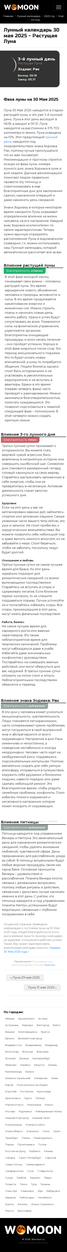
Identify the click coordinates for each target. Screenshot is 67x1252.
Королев (11, 1091)
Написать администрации (33, 1242)
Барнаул (27, 1025)
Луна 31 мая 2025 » (42, 987)
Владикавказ (33, 1045)
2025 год (49, 16)
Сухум (9, 1177)
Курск (28, 1098)
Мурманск (25, 1111)
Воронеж (43, 1051)
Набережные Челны (49, 1111)
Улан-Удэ (11, 1190)
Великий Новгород (30, 1038)
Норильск (32, 1131)
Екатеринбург (41, 1058)
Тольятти (10, 1184)
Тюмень (45, 1184)
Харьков (10, 1197)
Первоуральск (43, 1137)
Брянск (9, 1038)
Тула (34, 1184)
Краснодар (44, 1091)
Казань (52, 1064)
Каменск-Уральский (18, 1078)
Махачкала (34, 1104)
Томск (23, 1184)
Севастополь (13, 1164)
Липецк (40, 1098)
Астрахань (12, 1025)
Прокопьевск (26, 1144)
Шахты (9, 1204)
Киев (54, 1078)
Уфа (40, 1190)
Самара (10, 1157)
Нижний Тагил (41, 1117)
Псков (42, 1144)
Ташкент (35, 1177)
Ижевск (25, 1064)
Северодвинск (35, 1164)
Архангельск (26, 1018)
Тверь (48, 1177)
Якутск (9, 1210)
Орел (56, 1131)
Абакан (10, 1018)
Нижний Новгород (17, 1117)
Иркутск (39, 1064)
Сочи (30, 1170)
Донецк (24, 1058)
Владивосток (13, 1045)
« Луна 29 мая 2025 (25, 977)
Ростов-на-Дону (15, 1151)
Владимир (51, 1045)
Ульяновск (27, 1190)
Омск (46, 1131)
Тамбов (21, 1177)
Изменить (49, 964)
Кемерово (41, 1078)
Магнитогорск (14, 1104)
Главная (8, 16)
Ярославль (24, 1210)
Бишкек (10, 1031)
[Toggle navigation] (58, 7)
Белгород (43, 1025)
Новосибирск (14, 1131)
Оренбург (11, 1137)
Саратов (50, 1157)
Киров (9, 1084)
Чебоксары (26, 1197)
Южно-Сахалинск (42, 1204)
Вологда (27, 1051)
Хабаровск (53, 1190)
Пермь (9, 1144)
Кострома (26, 1091)
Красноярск (13, 1098)
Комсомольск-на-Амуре (32, 1084)
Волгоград (12, 1051)
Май (61, 16)
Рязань (48, 1151)
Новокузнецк (13, 1124)
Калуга (29, 1071)
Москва (10, 1111)
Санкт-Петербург (30, 1157)
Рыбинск (34, 1151)
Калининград (13, 1071)
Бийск (56, 1025)
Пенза (26, 1137)
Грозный (10, 1058)
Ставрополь (45, 1170)
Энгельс (22, 1204)
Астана (42, 1018)
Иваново (11, 1064)
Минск (49, 1104)
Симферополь (14, 1170)
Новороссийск (35, 1124)
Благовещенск (27, 1031)
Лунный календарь (28, 16)
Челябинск (45, 1197)
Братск (45, 1031)
